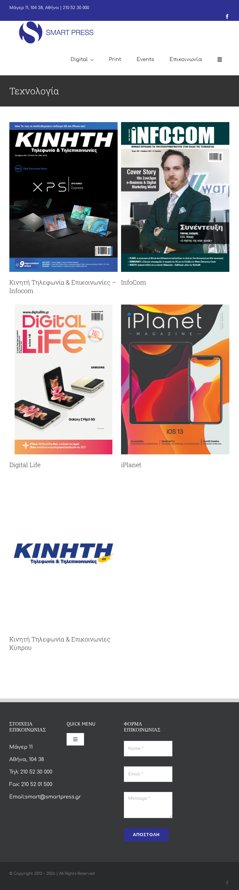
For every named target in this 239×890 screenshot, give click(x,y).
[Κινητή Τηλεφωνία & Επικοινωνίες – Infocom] (63, 126)
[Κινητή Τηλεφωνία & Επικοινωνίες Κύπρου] (63, 483)
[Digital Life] (63, 308)
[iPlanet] (175, 308)
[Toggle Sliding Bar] (220, 59)
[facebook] (227, 16)
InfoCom (133, 282)
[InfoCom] (175, 126)
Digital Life (24, 465)
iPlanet (131, 465)
